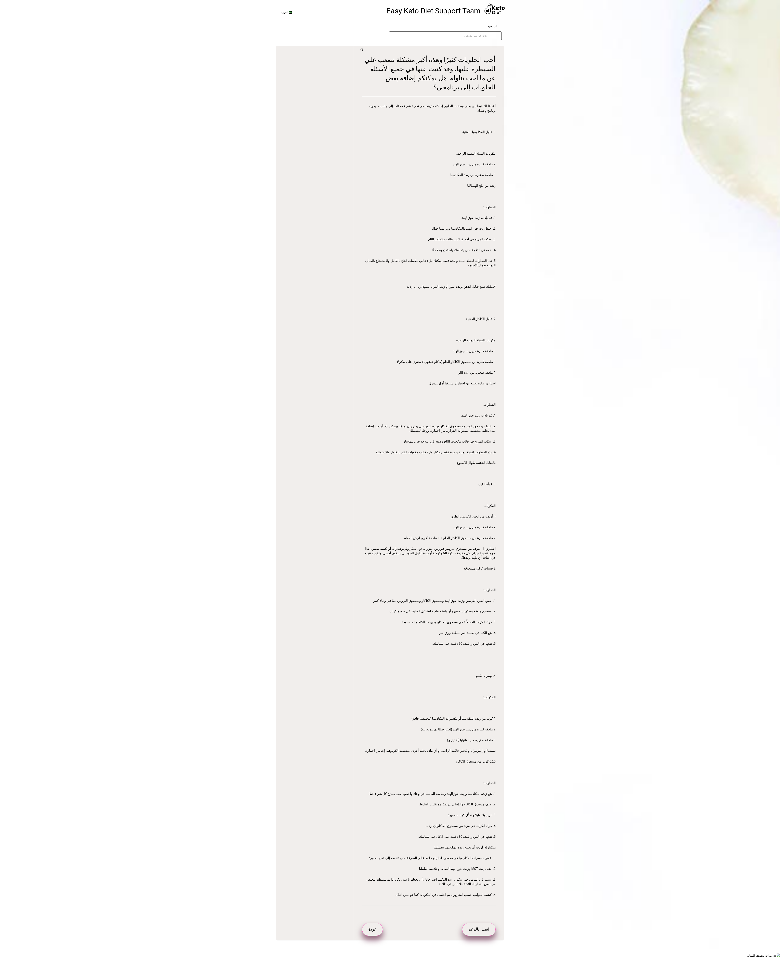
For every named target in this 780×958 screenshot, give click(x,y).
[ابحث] (493, 36)
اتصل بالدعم (478, 929)
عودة (372, 929)
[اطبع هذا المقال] (362, 50)
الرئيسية (492, 26)
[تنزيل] (397, 440)
